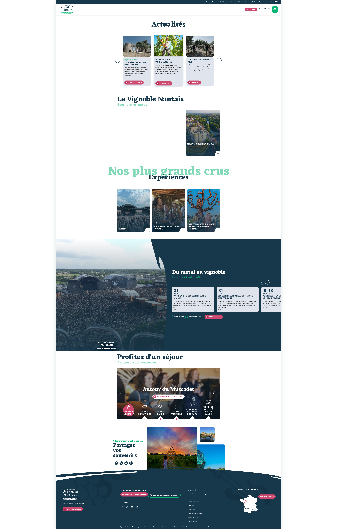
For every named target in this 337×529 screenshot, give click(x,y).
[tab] (241, 491)
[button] (269, 9)
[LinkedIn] (131, 463)
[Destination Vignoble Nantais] (67, 9)
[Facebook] (116, 463)
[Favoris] (265, 9)
